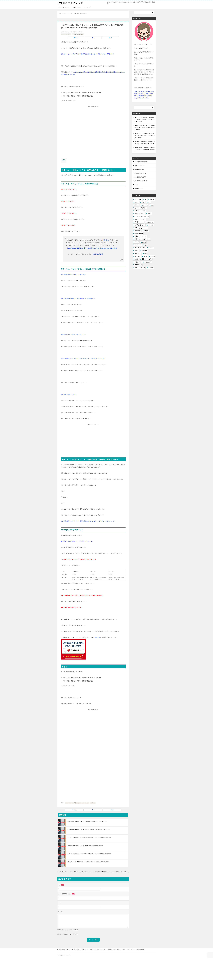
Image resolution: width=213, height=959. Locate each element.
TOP (65, 949)
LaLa (149, 202)
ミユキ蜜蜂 (138, 230)
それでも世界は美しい (140, 208)
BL (145, 199)
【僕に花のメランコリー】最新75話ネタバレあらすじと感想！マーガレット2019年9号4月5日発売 (76, 871)
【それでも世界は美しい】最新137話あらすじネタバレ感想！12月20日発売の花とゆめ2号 (145, 119)
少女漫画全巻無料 (139, 169)
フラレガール (150, 222)
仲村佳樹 (146, 230)
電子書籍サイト (139, 188)
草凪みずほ (138, 262)
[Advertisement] (93, 123)
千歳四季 (137, 242)
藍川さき (93, 803)
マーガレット (69, 803)
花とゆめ (147, 259)
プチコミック (140, 225)
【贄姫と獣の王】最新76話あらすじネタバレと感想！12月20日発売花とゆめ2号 (145, 149)
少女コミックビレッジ (70, 2)
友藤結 (144, 242)
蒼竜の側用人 (148, 262)
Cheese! (152, 199)
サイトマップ (87, 7)
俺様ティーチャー (139, 233)
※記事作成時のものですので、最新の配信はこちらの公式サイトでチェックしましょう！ (88, 521)
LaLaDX (137, 205)
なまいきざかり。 (139, 213)
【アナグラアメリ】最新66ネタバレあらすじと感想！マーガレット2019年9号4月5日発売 (111, 871)
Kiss (143, 202)
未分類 (136, 184)
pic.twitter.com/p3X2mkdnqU (108, 248)
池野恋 (136, 259)
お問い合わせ (76, 7)
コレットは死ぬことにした (142, 216)
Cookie (136, 202)
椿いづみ (153, 256)
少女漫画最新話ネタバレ (77, 34)
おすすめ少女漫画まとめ (141, 161)
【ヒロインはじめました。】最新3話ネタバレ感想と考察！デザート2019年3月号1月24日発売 (89, 837)
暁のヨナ (137, 256)
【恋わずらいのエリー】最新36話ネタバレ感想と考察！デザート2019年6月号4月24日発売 (88, 862)
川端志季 (136, 250)
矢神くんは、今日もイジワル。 (81, 803)
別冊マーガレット (142, 239)
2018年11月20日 (98, 254)
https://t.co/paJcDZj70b (74, 248)
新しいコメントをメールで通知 (68, 929)
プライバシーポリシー (64, 7)
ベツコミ (150, 225)
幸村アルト (138, 253)
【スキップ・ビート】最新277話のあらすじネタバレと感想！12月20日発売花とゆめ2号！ (145, 135)
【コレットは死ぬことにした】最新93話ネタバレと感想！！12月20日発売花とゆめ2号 (145, 127)
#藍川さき (106, 240)
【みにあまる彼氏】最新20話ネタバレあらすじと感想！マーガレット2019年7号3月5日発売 (88, 829)
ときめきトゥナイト (140, 210)
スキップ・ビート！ (140, 219)
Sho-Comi (145, 205)
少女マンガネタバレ (65, 34)
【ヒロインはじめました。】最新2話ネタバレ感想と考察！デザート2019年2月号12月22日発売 (89, 853)
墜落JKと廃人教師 (140, 247)
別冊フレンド (141, 236)
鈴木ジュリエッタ (140, 267)
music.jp (97, 637)
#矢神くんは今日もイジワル (90, 248)
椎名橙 (145, 256)
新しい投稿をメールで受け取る (68, 934)
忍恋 (145, 253)
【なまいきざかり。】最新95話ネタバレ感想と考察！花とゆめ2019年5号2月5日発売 (87, 821)
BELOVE (138, 199)
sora (152, 205)
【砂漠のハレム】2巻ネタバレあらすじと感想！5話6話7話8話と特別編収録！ (85, 845)
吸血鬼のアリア (138, 244)
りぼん (150, 213)
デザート (139, 222)
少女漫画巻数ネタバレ (140, 173)
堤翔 (146, 245)
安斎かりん (151, 247)
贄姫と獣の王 (138, 265)
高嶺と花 (150, 267)
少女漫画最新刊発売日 (140, 177)
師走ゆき (144, 250)
